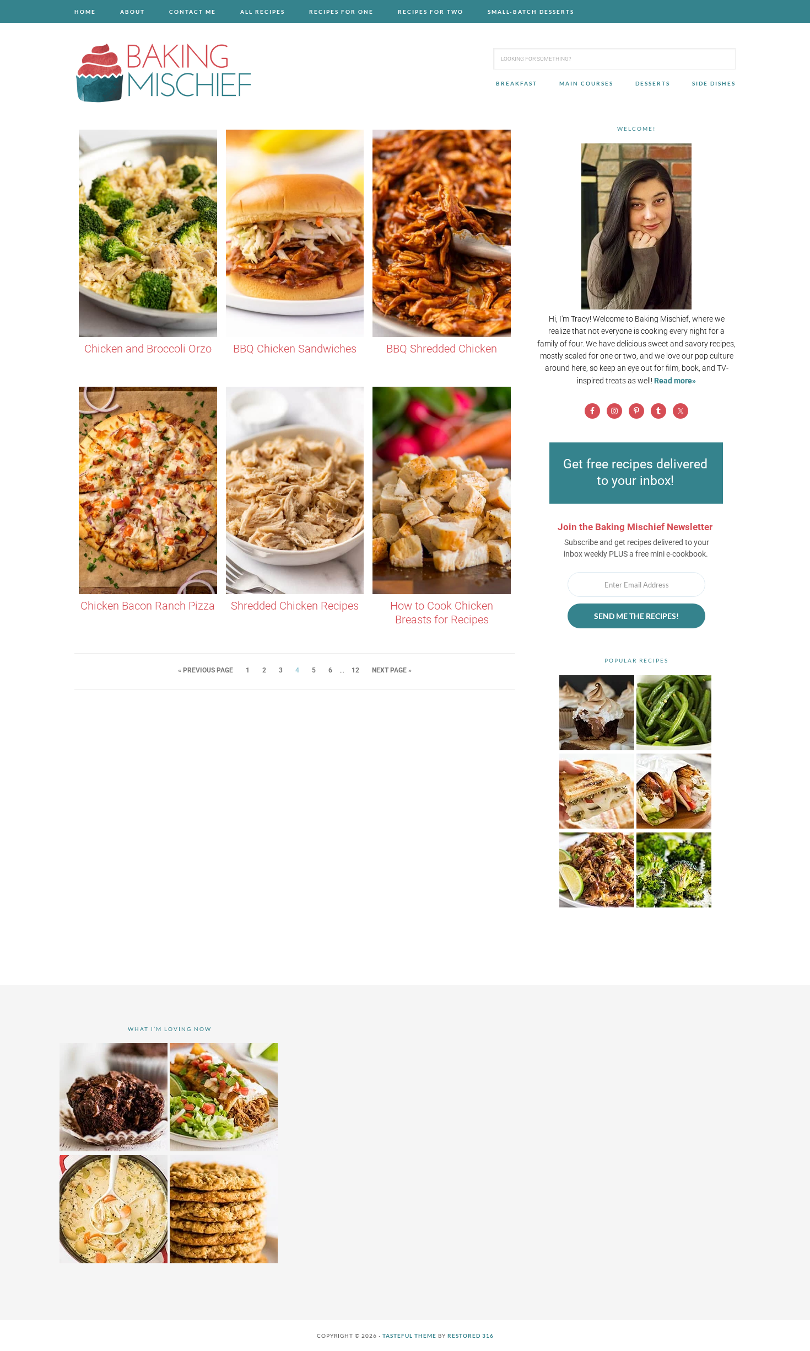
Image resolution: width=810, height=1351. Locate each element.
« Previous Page (205, 670)
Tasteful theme (409, 1335)
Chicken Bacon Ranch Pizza (147, 605)
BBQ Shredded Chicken (441, 348)
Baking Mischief (162, 72)
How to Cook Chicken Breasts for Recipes (441, 612)
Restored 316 (470, 1335)
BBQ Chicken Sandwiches (295, 348)
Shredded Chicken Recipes (295, 605)
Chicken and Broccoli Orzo (148, 348)
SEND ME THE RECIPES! (636, 616)
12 (355, 670)
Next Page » (392, 670)
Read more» (675, 380)
